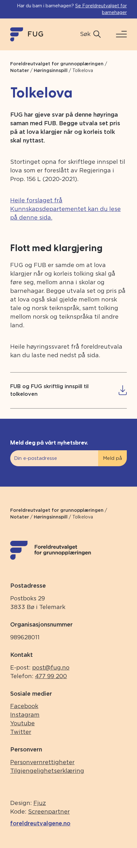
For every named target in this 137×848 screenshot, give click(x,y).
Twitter (20, 731)
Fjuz (39, 803)
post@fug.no (50, 667)
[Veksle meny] (119, 34)
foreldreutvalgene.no (40, 823)
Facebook (24, 706)
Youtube (22, 723)
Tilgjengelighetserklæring (47, 770)
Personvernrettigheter (42, 762)
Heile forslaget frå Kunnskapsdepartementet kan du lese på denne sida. (65, 209)
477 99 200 (51, 676)
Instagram (25, 714)
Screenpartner (49, 811)
